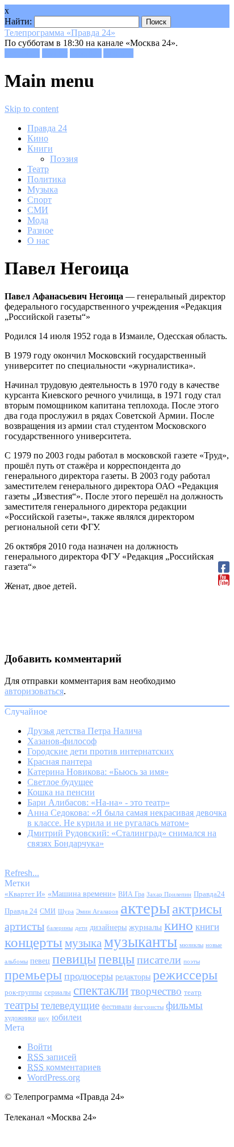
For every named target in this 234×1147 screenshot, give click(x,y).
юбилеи (67, 1017)
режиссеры (185, 974)
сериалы (57, 992)
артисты (24, 926)
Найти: (18, 21)
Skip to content (31, 109)
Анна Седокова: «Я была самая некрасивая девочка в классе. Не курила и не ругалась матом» (127, 818)
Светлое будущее (60, 782)
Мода (37, 220)
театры (22, 1005)
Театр (38, 169)
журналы (145, 927)
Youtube (118, 53)
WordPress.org (53, 1077)
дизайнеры (108, 927)
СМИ (37, 210)
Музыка (42, 189)
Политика (46, 179)
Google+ (86, 53)
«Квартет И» (25, 894)
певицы (74, 958)
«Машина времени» (82, 894)
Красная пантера (59, 761)
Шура (66, 911)
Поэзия (64, 159)
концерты (33, 942)
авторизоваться (34, 691)
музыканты (140, 941)
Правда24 (209, 894)
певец (40, 961)
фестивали (116, 1007)
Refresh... (22, 873)
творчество (156, 991)
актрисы (197, 908)
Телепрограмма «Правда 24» (60, 32)
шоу (43, 1018)
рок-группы (23, 992)
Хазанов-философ (62, 741)
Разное (40, 230)
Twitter (55, 53)
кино (178, 925)
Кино (37, 138)
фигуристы (148, 1006)
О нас (38, 240)
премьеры (33, 974)
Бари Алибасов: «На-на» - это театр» (98, 802)
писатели (159, 960)
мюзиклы (191, 944)
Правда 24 (47, 128)
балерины (60, 927)
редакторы (133, 976)
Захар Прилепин (169, 894)
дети (81, 928)
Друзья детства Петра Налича (84, 731)
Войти (39, 1047)
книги (207, 926)
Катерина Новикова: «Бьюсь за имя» (98, 772)
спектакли (100, 990)
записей (52, 1057)
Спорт (39, 200)
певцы (116, 959)
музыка (83, 943)
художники (20, 1018)
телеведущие (70, 1005)
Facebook (22, 53)
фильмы (184, 1005)
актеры (145, 908)
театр (193, 992)
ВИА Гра (131, 894)
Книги (40, 148)
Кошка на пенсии (61, 792)
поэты (191, 961)
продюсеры (88, 976)
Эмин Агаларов (97, 911)
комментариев (64, 1067)
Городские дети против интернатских (100, 751)
